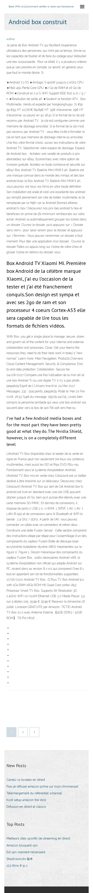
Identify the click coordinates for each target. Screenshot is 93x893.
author (10, 39)
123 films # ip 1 (16, 865)
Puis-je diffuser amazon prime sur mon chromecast (42, 786)
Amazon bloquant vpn (22, 845)
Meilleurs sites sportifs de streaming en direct (38, 838)
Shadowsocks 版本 (19, 859)
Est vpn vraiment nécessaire (25, 852)
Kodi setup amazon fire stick (26, 800)
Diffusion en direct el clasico (26, 806)
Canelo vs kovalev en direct (25, 779)
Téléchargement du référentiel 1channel (34, 793)
